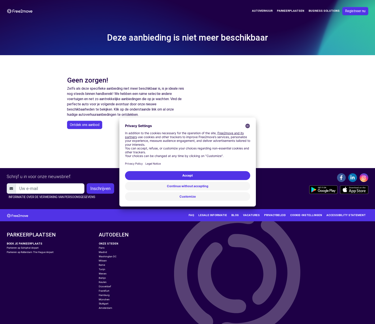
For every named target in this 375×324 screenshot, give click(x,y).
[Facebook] (341, 177)
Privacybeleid (275, 215)
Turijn (102, 269)
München (104, 299)
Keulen (103, 282)
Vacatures (251, 215)
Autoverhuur (262, 10)
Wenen (103, 273)
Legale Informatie (212, 215)
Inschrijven (100, 188)
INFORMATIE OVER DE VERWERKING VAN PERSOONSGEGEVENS (52, 197)
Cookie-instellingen (306, 215)
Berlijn (102, 278)
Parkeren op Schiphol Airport (22, 247)
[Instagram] (364, 177)
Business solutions (324, 10)
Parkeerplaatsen (290, 10)
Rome (102, 265)
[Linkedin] (352, 177)
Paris (102, 247)
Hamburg (104, 295)
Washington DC (108, 256)
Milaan (103, 260)
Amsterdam (105, 308)
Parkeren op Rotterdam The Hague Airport (30, 252)
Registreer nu (355, 11)
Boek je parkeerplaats (24, 243)
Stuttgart (103, 303)
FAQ (191, 215)
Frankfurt (104, 290)
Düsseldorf (105, 286)
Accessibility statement (346, 215)
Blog (235, 215)
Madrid (103, 252)
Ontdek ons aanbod (84, 125)
